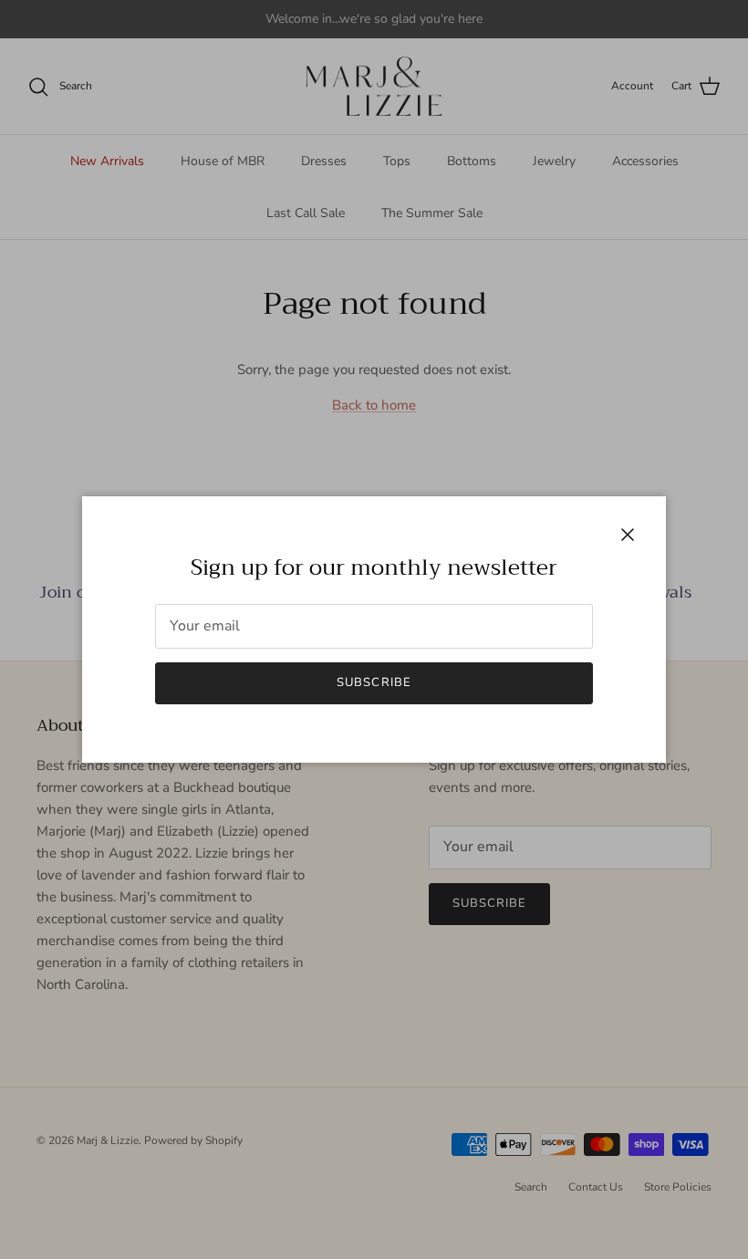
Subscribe (373, 682)
